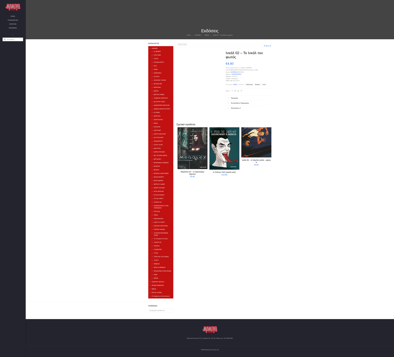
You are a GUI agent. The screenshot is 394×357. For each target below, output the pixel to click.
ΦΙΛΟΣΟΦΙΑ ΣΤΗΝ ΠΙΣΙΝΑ (162, 271)
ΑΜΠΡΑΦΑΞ (158, 73)
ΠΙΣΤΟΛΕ (157, 211)
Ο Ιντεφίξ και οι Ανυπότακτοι (161, 296)
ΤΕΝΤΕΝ (156, 246)
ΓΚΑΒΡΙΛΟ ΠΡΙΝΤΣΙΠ (161, 98)
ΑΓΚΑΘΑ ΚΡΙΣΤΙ (159, 62)
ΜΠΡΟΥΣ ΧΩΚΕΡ (159, 184)
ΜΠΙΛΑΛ (156, 170)
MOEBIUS (234, 72)
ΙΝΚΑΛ (207, 35)
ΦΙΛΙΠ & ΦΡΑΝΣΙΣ (160, 267)
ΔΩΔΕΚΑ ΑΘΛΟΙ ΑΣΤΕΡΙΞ (162, 109)
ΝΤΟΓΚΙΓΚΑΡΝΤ (159, 195)
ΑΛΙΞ (155, 66)
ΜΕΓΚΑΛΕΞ (157, 159)
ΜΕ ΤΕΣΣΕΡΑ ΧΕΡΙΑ (160, 155)
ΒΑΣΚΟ (156, 91)
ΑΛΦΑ (156, 69)
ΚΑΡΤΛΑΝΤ (157, 130)
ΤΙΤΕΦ (156, 253)
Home (189, 35)
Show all (268, 46)
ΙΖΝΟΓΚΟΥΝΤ (158, 119)
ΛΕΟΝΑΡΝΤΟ (158, 141)
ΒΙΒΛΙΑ (154, 289)
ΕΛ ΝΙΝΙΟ (157, 112)
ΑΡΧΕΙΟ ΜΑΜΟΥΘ (158, 285)
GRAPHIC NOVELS (158, 282)
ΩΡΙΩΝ (156, 278)
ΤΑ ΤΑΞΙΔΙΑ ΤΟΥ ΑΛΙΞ (161, 239)
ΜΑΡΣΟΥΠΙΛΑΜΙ (159, 152)
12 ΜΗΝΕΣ (157, 51)
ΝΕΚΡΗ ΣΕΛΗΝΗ (159, 188)
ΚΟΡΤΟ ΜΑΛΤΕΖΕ (160, 134)
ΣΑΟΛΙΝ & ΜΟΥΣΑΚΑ (161, 226)
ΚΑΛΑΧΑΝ (157, 127)
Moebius (257, 84)
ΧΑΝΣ (155, 274)
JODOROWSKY (236, 74)
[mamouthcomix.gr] (13, 7)
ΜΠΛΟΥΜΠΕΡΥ (159, 177)
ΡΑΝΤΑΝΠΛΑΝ (158, 218)
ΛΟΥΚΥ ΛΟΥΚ (158, 145)
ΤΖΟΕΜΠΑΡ (158, 249)
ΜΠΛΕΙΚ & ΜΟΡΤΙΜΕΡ (161, 173)
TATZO (156, 58)
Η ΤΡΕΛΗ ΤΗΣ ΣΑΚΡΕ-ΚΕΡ (224, 172)
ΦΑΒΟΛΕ (157, 264)
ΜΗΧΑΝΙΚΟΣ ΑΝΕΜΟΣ (161, 162)
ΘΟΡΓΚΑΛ (157, 116)
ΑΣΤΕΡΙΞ (157, 76)
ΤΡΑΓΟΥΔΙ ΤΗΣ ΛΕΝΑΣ (161, 256)
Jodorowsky (249, 84)
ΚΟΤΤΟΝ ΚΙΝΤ (158, 137)
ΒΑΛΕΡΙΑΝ (157, 87)
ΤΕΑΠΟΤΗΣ (157, 242)
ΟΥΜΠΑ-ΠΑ (157, 202)
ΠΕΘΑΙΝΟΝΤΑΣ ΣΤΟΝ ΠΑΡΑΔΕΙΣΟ (161, 207)
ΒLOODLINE (158, 84)
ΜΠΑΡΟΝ (157, 166)
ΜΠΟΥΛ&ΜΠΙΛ (158, 180)
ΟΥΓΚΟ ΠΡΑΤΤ (159, 198)
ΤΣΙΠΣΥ (156, 260)
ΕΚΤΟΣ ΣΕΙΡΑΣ (157, 292)
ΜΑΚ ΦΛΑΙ (157, 148)
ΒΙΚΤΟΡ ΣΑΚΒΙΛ (159, 94)
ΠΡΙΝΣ (156, 215)
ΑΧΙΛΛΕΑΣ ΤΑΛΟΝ (160, 80)
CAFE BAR (157, 55)
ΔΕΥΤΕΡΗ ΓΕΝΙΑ (159, 101)
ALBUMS (198, 35)
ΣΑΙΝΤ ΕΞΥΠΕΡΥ (159, 222)
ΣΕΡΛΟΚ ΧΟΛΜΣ (159, 229)
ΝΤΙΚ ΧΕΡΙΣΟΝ (159, 191)
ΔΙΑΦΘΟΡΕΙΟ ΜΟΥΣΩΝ (161, 105)
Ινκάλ (264, 84)
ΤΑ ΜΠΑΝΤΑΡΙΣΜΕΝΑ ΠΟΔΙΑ (161, 234)
